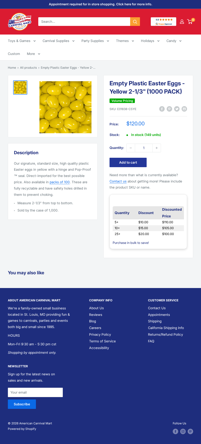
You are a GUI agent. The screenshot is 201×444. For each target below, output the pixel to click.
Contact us (118, 181)
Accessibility (99, 348)
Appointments (159, 315)
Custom (14, 54)
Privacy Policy (100, 334)
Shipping (155, 321)
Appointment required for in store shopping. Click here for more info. (100, 4)
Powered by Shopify (22, 429)
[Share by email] (184, 109)
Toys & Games (19, 41)
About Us (96, 308)
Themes (123, 41)
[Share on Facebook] (162, 109)
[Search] (135, 21)
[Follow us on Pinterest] (190, 431)
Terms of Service (102, 341)
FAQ (151, 341)
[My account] (182, 21)
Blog (92, 321)
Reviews (95, 315)
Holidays (148, 41)
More (33, 54)
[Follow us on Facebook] (175, 431)
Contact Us (157, 308)
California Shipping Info (166, 328)
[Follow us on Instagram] (183, 431)
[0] (189, 21)
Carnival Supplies (56, 41)
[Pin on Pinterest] (169, 109)
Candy (171, 41)
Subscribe (22, 404)
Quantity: (117, 148)
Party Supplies (93, 41)
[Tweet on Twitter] (177, 109)
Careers (95, 328)
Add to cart (128, 162)
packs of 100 (60, 182)
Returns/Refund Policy (165, 334)
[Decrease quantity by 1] (131, 148)
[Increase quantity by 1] (157, 148)
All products (28, 67)
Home (12, 67)
